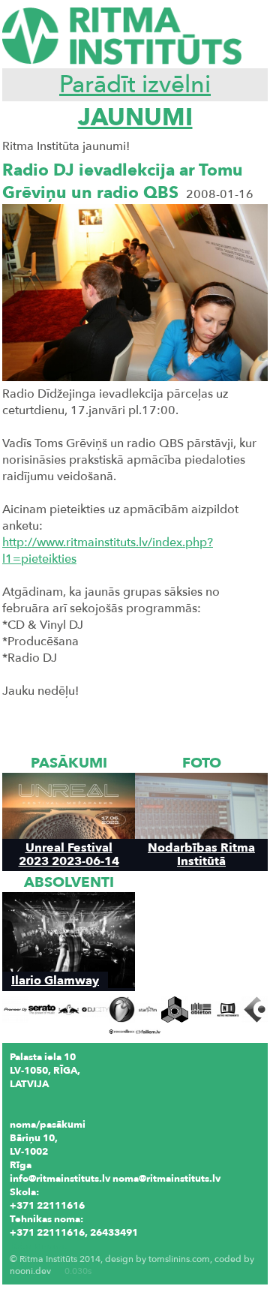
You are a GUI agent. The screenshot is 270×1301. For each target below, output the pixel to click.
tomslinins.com (179, 1259)
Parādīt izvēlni (135, 84)
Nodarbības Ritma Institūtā (201, 854)
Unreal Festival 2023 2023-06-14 (69, 854)
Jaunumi (135, 117)
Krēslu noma (39, 1246)
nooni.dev (30, 1271)
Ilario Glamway (55, 980)
